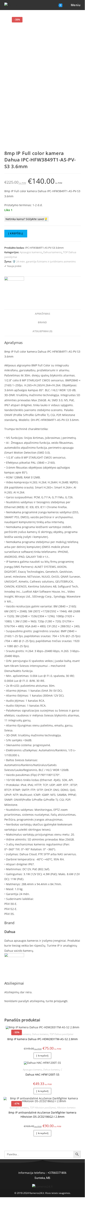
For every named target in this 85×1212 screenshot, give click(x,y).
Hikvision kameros (66, 1107)
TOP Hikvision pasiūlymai (43, 1107)
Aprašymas (42, 313)
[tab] (42, 313)
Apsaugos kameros (31, 252)
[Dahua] (14, 286)
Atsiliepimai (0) (42, 331)
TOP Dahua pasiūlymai (61, 1034)
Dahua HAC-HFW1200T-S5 (42, 1074)
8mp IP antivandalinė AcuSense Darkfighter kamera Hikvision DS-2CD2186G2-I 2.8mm (42, 1114)
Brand (42, 322)
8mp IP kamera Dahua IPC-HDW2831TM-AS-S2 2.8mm (42, 1039)
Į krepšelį (15, 233)
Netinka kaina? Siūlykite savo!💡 (27, 219)
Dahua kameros (52, 252)
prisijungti (60, 1001)
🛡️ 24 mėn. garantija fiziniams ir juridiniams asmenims (44, 261)
